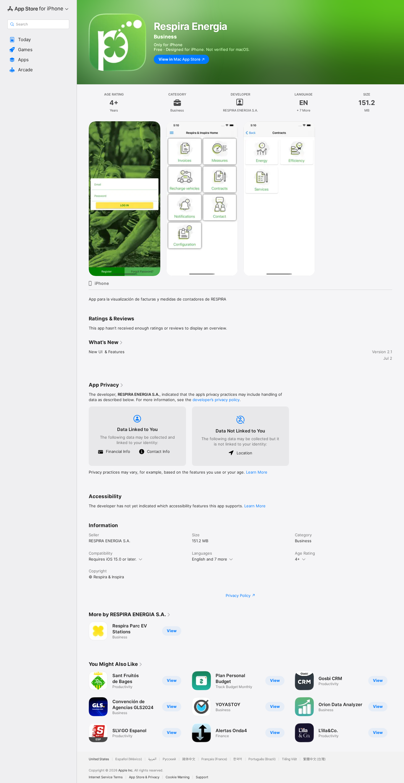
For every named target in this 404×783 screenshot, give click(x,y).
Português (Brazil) (262, 759)
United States (99, 759)
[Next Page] (398, 706)
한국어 (237, 759)
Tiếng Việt (289, 759)
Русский (169, 759)
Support (202, 777)
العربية (152, 759)
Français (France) (214, 759)
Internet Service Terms (106, 777)
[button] (38, 39)
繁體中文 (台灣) (314, 759)
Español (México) (128, 759)
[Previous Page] (83, 706)
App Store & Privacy (144, 777)
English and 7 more (209, 559)
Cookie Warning (178, 777)
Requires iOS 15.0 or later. (113, 559)
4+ (297, 559)
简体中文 (188, 759)
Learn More (256, 472)
